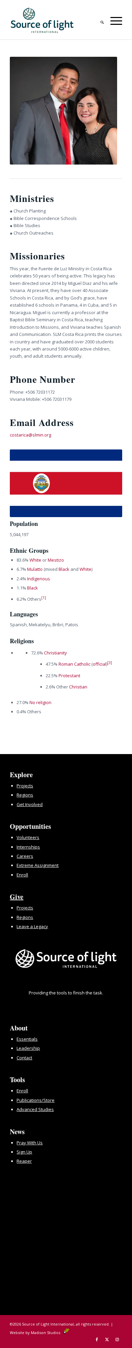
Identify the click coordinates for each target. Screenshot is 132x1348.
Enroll (22, 875)
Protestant (69, 675)
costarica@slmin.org (30, 435)
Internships (28, 847)
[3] (109, 662)
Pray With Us (30, 1143)
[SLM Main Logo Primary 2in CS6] (55, 20)
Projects (25, 786)
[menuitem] (99, 20)
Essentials (27, 1039)
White (35, 560)
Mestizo (56, 560)
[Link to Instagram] (117, 1339)
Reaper (24, 1161)
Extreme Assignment (38, 865)
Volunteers (28, 837)
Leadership (28, 1048)
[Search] (99, 20)
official (99, 664)
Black (64, 569)
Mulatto (35, 569)
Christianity (55, 653)
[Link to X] (107, 1339)
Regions (25, 795)
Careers (25, 856)
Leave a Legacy (32, 926)
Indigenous (38, 579)
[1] (43, 597)
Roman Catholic (74, 664)
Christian (78, 687)
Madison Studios (47, 1332)
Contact (24, 1058)
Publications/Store (35, 1100)
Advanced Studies (35, 1109)
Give (16, 897)
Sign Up (24, 1152)
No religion (40, 702)
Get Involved (30, 804)
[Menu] (113, 20)
